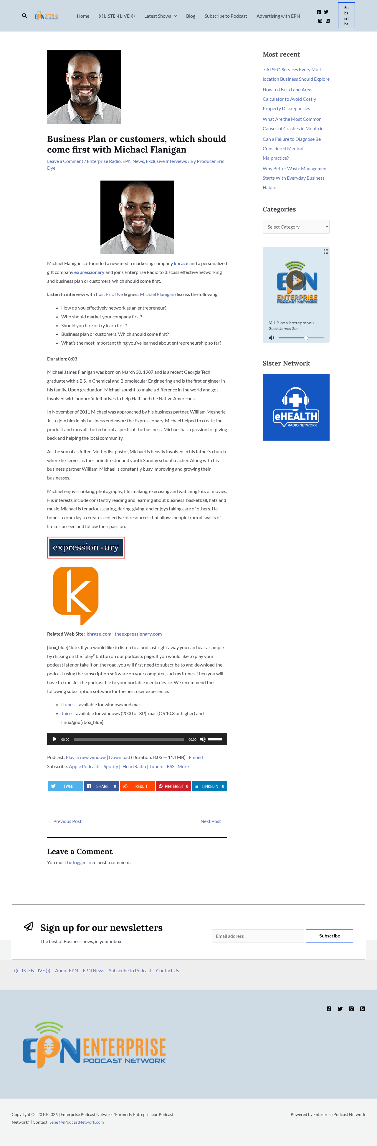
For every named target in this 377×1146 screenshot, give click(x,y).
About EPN (66, 970)
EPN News (133, 161)
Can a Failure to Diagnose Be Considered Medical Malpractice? (292, 148)
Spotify (111, 766)
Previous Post (65, 821)
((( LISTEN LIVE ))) (32, 970)
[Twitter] (326, 12)
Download (119, 757)
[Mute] (203, 739)
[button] (24, 15)
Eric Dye (114, 294)
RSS (170, 766)
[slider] (216, 738)
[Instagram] (320, 21)
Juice (66, 713)
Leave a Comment (65, 161)
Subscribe (329, 935)
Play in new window (86, 757)
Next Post (213, 821)
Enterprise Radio (104, 161)
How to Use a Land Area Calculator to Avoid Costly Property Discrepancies (289, 99)
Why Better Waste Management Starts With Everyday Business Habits (295, 178)
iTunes (68, 704)
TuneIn (156, 766)
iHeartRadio (133, 766)
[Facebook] (319, 12)
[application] (137, 739)
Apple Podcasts (84, 766)
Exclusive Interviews (166, 161)
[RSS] (327, 21)
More (183, 766)
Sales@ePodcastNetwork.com (76, 1121)
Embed (196, 757)
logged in (82, 862)
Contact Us (167, 970)
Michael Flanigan (157, 294)
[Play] (55, 739)
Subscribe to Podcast (130, 970)
